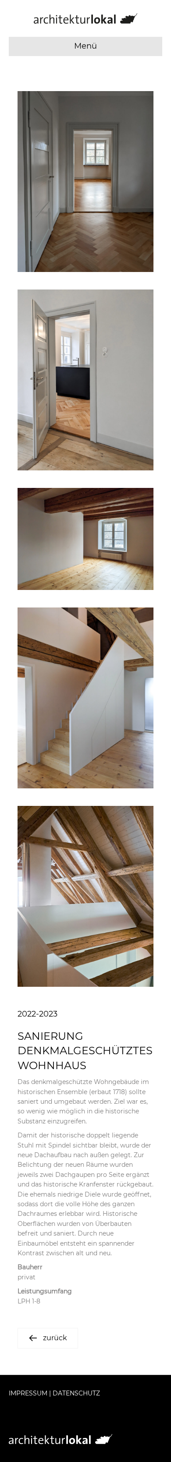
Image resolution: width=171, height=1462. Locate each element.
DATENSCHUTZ (76, 1393)
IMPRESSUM (28, 1393)
